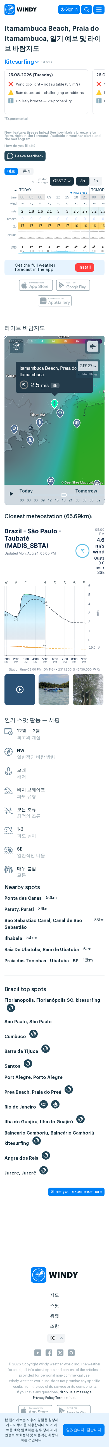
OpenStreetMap (75, 482)
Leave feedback (29, 156)
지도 (54, 1295)
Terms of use (65, 1397)
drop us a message (75, 1392)
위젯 (54, 1316)
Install (85, 267)
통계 (27, 171)
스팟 (54, 1305)
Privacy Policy (43, 1397)
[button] (90, 551)
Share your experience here (76, 1192)
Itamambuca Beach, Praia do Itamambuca (48, 371)
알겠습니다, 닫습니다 (83, 1430)
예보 (11, 171)
